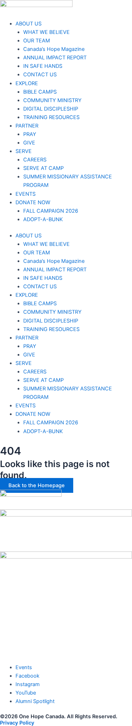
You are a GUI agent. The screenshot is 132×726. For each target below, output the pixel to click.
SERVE (23, 151)
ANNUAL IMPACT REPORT (55, 57)
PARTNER (26, 126)
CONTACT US (40, 74)
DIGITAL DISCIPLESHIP (50, 109)
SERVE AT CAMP (43, 168)
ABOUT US (28, 23)
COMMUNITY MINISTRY (52, 100)
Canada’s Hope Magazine (53, 49)
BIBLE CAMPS (40, 92)
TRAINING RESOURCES (51, 117)
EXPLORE (26, 83)
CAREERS (34, 160)
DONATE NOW (32, 202)
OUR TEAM (36, 40)
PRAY (29, 134)
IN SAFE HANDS (42, 66)
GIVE (29, 143)
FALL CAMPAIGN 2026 (50, 211)
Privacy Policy (17, 723)
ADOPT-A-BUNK (43, 219)
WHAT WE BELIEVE (46, 32)
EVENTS (25, 194)
